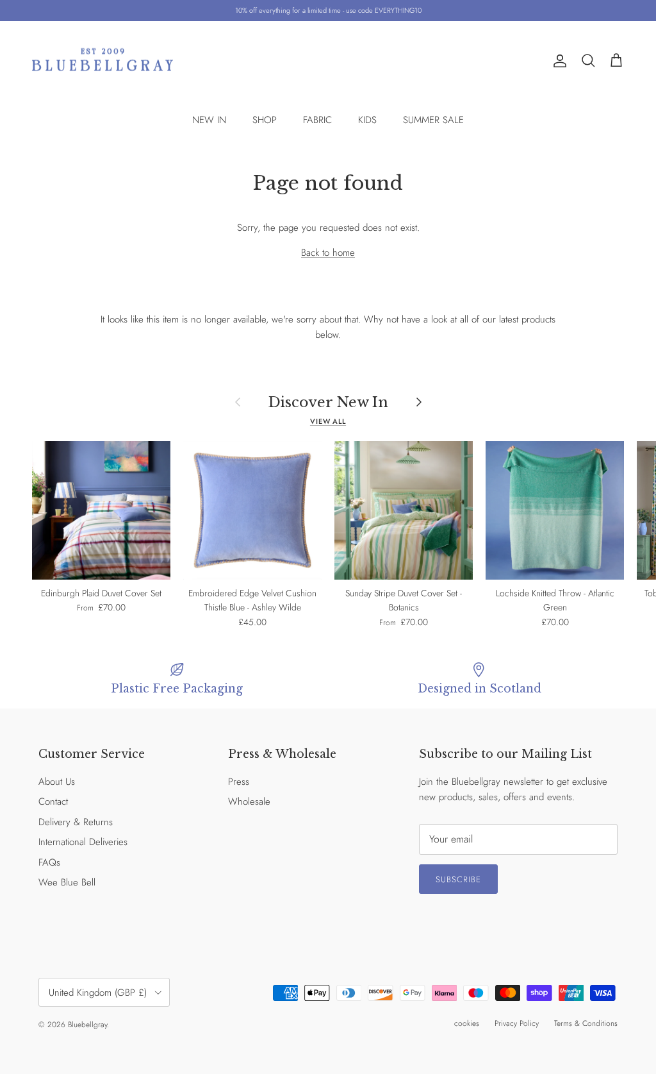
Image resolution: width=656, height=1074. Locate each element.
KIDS (367, 120)
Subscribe (458, 879)
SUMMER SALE (433, 120)
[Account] (557, 61)
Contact (53, 801)
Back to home (328, 253)
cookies (466, 1023)
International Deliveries (82, 842)
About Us (56, 782)
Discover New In (328, 402)
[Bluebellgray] (102, 61)
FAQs (49, 862)
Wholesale (249, 801)
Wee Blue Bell (66, 882)
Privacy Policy (517, 1023)
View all (328, 421)
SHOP (264, 120)
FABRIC (317, 120)
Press (238, 782)
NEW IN (209, 120)
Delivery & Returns (75, 822)
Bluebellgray (87, 1024)
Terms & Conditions (586, 1023)
